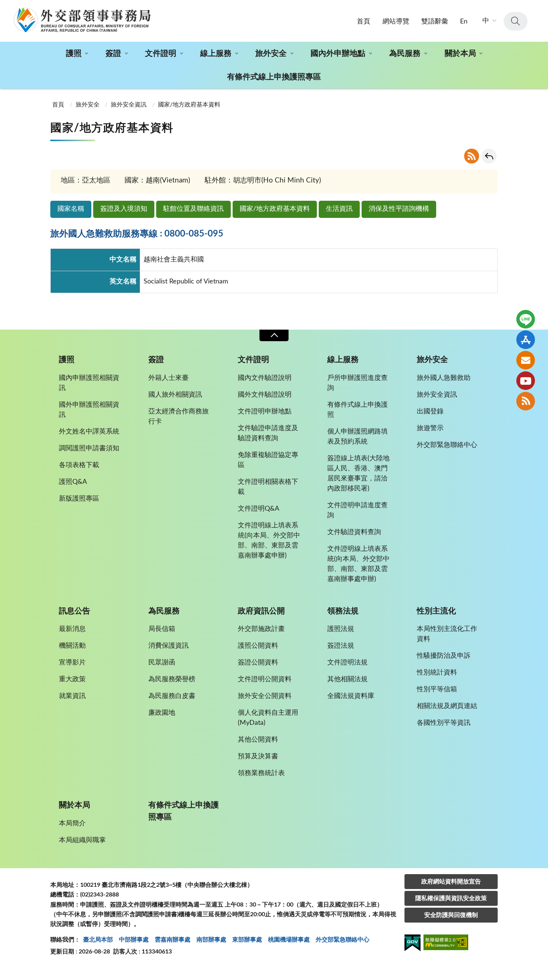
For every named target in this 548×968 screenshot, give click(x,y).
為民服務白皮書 (171, 696)
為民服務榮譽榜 (171, 679)
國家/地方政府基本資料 (275, 209)
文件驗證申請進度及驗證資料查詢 (268, 433)
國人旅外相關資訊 (175, 394)
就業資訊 (72, 696)
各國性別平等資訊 (443, 723)
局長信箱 (161, 629)
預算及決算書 (258, 756)
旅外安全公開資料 (265, 696)
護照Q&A (73, 482)
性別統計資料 (437, 672)
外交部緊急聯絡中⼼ (342, 940)
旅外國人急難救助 (443, 378)
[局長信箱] (525, 360)
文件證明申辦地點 (265, 411)
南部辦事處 (211, 940)
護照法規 (340, 629)
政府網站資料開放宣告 (451, 882)
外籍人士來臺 (168, 378)
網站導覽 (395, 21)
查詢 (515, 21)
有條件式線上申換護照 (357, 410)
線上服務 (216, 53)
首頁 (363, 21)
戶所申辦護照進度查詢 (357, 383)
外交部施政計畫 (261, 629)
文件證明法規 (347, 662)
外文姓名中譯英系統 (89, 431)
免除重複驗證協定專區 (268, 460)
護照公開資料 (258, 645)
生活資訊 (339, 209)
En (463, 21)
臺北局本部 (98, 940)
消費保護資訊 (168, 645)
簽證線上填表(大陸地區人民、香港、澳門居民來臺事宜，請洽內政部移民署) (358, 473)
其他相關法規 (347, 679)
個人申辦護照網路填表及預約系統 (357, 436)
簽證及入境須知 (123, 209)
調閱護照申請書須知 (89, 448)
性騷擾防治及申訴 (443, 656)
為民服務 (405, 53)
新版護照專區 (79, 498)
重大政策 (72, 679)
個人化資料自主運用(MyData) (268, 718)
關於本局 (460, 53)
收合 (274, 335)
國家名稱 (70, 209)
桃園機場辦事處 (289, 940)
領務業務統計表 (261, 773)
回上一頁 (489, 156)
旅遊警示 (430, 428)
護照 (74, 53)
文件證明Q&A (258, 508)
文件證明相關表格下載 (268, 487)
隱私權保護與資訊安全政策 (451, 898)
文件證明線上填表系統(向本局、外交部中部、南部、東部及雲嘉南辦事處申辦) (269, 540)
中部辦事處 (134, 940)
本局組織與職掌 (82, 840)
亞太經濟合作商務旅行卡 (178, 416)
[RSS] (525, 401)
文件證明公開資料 (265, 679)
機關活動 (72, 645)
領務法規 (343, 611)
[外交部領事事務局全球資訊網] (82, 20)
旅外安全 (271, 53)
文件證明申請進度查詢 (357, 510)
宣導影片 (72, 662)
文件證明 (160, 53)
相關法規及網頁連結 (447, 706)
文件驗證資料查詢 (354, 532)
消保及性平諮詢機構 (399, 209)
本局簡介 (72, 823)
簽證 (113, 53)
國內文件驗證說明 (265, 378)
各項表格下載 (79, 465)
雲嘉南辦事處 (172, 940)
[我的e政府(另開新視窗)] (412, 944)
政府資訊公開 (261, 611)
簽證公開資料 (258, 662)
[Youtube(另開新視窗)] (525, 380)
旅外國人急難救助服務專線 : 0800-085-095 (136, 233)
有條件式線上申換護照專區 (274, 77)
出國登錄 (430, 411)
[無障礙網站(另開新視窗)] (445, 943)
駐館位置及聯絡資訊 (193, 209)
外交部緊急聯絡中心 (447, 445)
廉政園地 (161, 713)
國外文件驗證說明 (265, 394)
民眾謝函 (161, 662)
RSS (471, 156)
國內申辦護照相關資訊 (89, 383)
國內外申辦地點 (338, 53)
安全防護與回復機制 (451, 915)
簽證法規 (340, 645)
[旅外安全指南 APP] (525, 339)
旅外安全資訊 (129, 105)
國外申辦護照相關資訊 (89, 410)
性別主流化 (436, 611)
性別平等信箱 (437, 689)
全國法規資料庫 (350, 696)
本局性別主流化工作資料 (447, 634)
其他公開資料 (258, 739)
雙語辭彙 (434, 21)
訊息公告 (74, 611)
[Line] (525, 319)
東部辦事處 (247, 940)
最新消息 (72, 629)
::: (4, 6)
